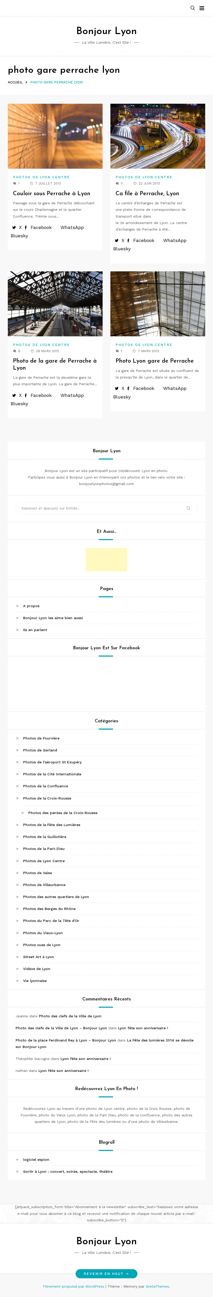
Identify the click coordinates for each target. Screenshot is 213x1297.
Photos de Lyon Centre (41, 177)
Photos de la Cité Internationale (52, 774)
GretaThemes (157, 1286)
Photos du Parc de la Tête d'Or (51, 921)
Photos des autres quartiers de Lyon (56, 897)
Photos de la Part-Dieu (44, 849)
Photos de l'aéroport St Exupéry (52, 762)
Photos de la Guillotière (44, 837)
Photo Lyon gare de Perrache (155, 361)
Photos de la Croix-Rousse (47, 798)
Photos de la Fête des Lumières (51, 825)
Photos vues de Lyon (42, 945)
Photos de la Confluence (45, 786)
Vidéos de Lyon (36, 969)
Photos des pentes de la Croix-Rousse (62, 813)
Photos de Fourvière (41, 738)
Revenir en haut (104, 1274)
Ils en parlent (35, 630)
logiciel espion (36, 1159)
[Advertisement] (106, 559)
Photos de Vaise (37, 873)
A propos (31, 606)
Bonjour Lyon (106, 32)
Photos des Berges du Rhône (49, 909)
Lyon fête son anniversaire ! (143, 1028)
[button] (193, 8)
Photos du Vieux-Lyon (43, 933)
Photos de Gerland (40, 750)
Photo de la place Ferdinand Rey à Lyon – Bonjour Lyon (66, 1040)
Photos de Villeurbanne (44, 885)
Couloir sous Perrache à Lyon (51, 194)
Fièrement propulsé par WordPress (74, 1286)
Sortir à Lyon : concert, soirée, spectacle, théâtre (67, 1171)
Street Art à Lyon (38, 957)
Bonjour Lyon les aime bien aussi (53, 618)
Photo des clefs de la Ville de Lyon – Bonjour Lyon (61, 1028)
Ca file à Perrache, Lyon (147, 194)
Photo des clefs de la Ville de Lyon (70, 1016)
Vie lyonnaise (35, 981)
